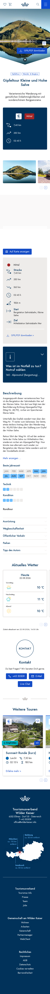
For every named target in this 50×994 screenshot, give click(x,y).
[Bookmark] (44, 43)
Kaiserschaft (25, 930)
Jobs (25, 905)
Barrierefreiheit (25, 973)
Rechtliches (25, 952)
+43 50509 (26, 819)
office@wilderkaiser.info (25, 822)
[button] (19, 171)
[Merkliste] (5, 4)
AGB (25, 960)
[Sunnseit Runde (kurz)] (23, 732)
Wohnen (25, 922)
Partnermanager (25, 935)
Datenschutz (25, 964)
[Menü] (45, 4)
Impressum (25, 956)
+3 (37, 742)
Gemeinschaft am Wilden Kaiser (25, 918)
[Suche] (38, 4)
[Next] (45, 780)
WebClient (25, 939)
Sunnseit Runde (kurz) (21, 753)
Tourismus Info (25, 893)
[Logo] (25, 4)
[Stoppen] (25, 60)
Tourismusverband (25, 888)
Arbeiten (25, 926)
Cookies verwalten (25, 968)
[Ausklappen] (42, 354)
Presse (25, 897)
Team (25, 901)
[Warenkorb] (10, 4)
